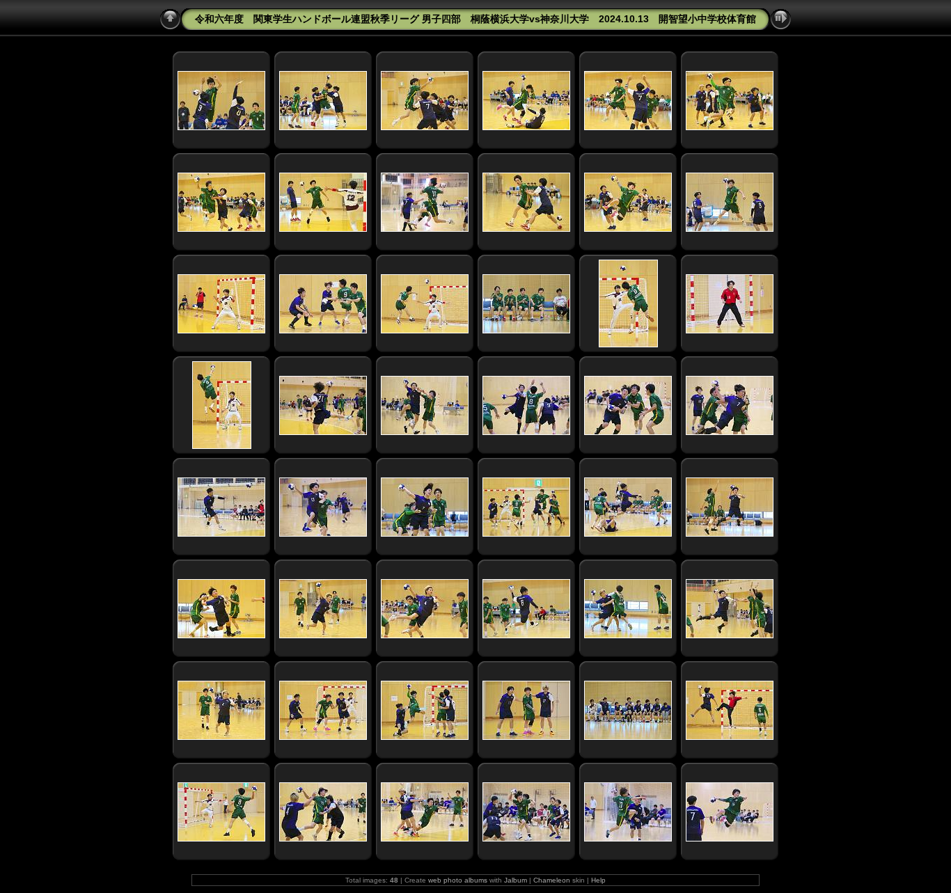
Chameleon (551, 880)
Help (598, 880)
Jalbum (515, 880)
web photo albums (457, 880)
